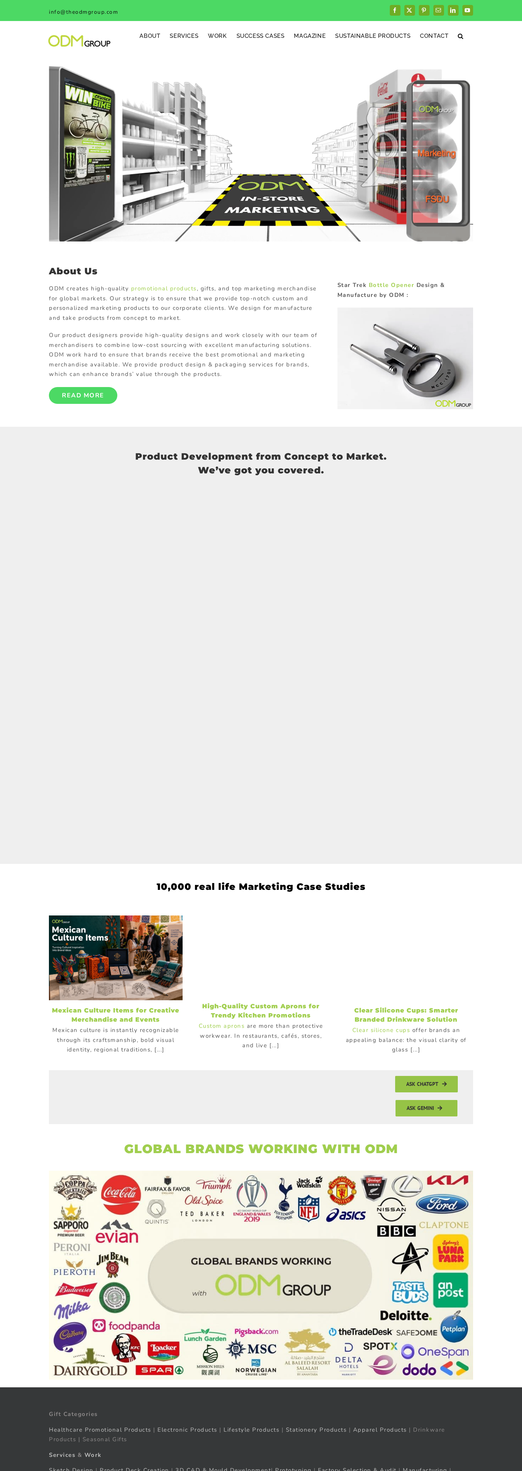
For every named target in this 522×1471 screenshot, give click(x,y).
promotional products (164, 288)
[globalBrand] (261, 1173)
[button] (461, 35)
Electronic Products (187, 1430)
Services (62, 1455)
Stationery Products (316, 1430)
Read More (83, 395)
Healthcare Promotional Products (100, 1430)
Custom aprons (222, 1026)
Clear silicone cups (381, 1030)
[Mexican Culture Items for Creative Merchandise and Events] (116, 957)
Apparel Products (380, 1430)
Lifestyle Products (251, 1430)
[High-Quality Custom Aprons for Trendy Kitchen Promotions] (261, 955)
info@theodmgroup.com (83, 12)
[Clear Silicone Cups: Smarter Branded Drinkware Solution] (406, 957)
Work (93, 1455)
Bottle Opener (392, 285)
